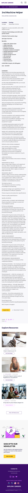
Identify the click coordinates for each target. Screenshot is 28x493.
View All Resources (14, 412)
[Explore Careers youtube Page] (16, 477)
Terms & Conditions (10, 490)
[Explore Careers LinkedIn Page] (14, 477)
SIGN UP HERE (9, 456)
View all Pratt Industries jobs (9, 15)
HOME (3, 6)
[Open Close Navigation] (25, 3)
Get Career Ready (9, 353)
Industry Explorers (9, 405)
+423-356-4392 (14, 473)
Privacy (16, 490)
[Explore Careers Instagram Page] (11, 477)
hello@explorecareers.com (14, 471)
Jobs (7, 6)
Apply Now (6, 310)
